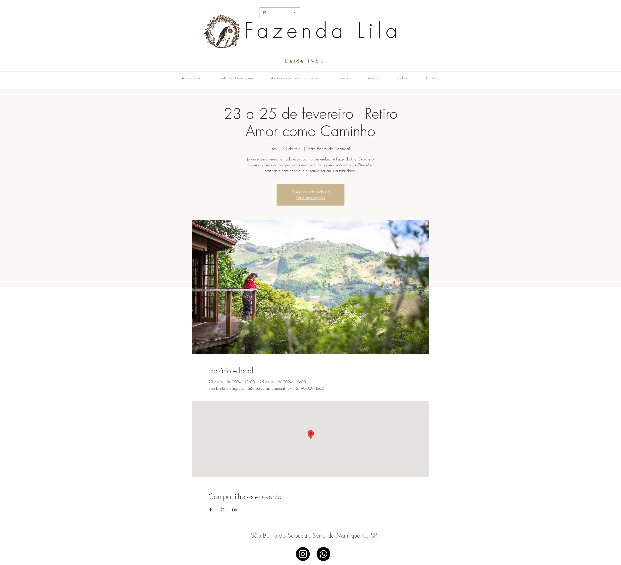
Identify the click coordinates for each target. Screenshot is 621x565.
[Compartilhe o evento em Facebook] (210, 509)
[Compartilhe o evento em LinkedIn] (234, 509)
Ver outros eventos (310, 197)
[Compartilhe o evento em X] (222, 509)
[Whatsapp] (323, 554)
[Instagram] (303, 554)
